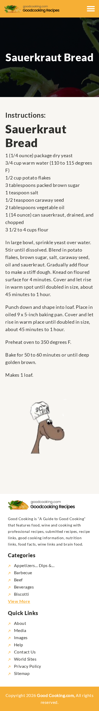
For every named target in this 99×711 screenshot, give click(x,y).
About (19, 623)
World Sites (24, 658)
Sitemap (21, 673)
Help (18, 644)
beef (18, 579)
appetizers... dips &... (34, 565)
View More (19, 601)
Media (19, 630)
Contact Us (24, 651)
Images (20, 637)
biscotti (21, 593)
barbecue (23, 572)
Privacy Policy (27, 666)
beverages (24, 586)
